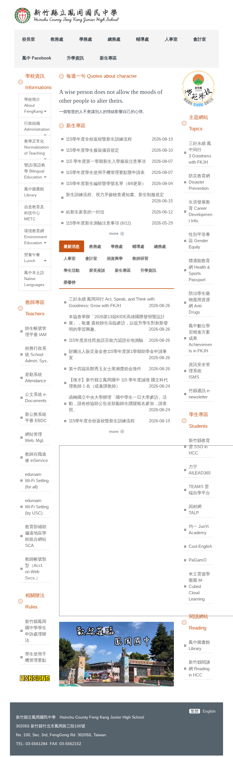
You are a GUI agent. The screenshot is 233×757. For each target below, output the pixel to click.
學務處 (85, 39)
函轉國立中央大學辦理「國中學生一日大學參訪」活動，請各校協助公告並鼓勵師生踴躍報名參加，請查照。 (118, 403)
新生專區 (108, 57)
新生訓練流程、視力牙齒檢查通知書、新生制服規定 (115, 194)
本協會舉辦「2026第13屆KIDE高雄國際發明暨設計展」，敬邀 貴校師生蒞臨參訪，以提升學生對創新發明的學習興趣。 (118, 323)
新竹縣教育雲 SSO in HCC (199, 446)
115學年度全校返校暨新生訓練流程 (99, 139)
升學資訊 (75, 57)
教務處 (57, 39)
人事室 (171, 39)
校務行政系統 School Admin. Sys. (36, 354)
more (113, 233)
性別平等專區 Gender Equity (199, 240)
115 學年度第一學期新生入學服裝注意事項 (106, 161)
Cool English (200, 546)
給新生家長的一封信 (85, 211)
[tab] (71, 246)
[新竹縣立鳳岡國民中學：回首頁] (67, 15)
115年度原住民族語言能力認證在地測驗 (106, 340)
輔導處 (142, 39)
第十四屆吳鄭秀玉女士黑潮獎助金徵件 (105, 368)
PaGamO (198, 560)
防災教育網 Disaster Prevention (199, 182)
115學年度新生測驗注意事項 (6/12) (98, 223)
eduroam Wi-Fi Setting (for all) (37, 480)
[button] (34, 105)
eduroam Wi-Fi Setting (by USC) (37, 506)
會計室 (199, 39)
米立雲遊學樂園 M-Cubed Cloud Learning (199, 586)
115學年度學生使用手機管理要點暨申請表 (105, 172)
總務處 (114, 39)
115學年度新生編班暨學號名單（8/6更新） (106, 183)
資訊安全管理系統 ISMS (199, 370)
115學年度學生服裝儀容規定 (92, 150)
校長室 (28, 39)
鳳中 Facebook (36, 57)
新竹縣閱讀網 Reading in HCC (199, 668)
